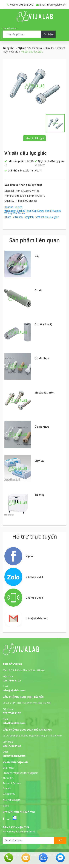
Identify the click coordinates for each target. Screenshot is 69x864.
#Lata (7, 217)
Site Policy (8, 767)
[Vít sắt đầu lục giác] (34, 86)
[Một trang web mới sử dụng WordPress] (34, 21)
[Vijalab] (21, 654)
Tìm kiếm (48, 34)
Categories (9, 793)
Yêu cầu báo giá (34, 138)
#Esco (18, 207)
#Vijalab (29, 217)
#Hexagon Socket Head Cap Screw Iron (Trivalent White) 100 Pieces (32, 212)
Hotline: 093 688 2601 (21, 4)
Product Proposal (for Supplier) (20, 773)
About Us (8, 778)
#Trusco (18, 217)
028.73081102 (12, 680)
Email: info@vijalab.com (52, 4)
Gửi (60, 840)
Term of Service (12, 783)
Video (6, 805)
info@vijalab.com (14, 690)
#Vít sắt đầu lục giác (47, 217)
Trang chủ (8, 48)
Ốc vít (14, 51)
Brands (7, 788)
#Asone (8, 207)
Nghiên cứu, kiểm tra (30, 48)
